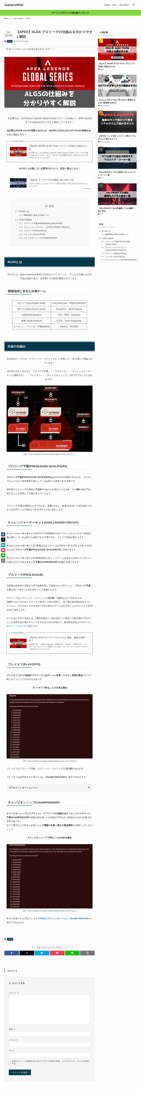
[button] (11, 953)
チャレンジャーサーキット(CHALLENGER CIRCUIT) (47, 227)
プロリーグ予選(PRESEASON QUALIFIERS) (43, 223)
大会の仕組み (25, 219)
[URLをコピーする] (87, 953)
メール (13, 1040)
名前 (12, 1029)
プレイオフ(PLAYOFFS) (34, 234)
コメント (14, 993)
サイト (12, 1051)
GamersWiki (13, 5)
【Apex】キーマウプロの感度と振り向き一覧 (51, 180)
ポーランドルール (17, 626)
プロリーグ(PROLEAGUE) (35, 231)
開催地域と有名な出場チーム (36, 215)
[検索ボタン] (134, 5)
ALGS (10, 41)
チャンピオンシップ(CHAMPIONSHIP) (40, 238)
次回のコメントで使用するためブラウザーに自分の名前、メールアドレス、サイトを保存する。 (50, 1062)
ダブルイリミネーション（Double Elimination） (68, 918)
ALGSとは (24, 211)
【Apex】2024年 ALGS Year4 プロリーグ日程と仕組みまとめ (58, 147)
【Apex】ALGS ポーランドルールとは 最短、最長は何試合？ (57, 639)
